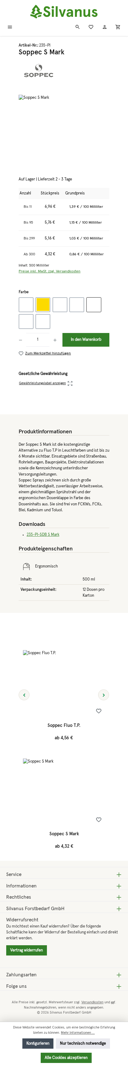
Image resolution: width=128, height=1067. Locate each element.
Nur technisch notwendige (83, 1044)
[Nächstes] (103, 694)
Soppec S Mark (64, 834)
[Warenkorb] (118, 27)
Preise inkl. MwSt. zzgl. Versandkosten (49, 271)
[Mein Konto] (105, 27)
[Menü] (10, 27)
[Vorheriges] (24, 694)
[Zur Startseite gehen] (64, 12)
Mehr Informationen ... (78, 1032)
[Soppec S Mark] (64, 130)
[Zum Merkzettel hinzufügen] (99, 712)
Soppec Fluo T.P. (64, 725)
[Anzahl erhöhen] (55, 340)
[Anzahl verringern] (22, 340)
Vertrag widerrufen (26, 950)
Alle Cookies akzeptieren (66, 1058)
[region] (64, 130)
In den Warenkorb (86, 340)
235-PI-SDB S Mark (43, 535)
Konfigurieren (37, 1044)
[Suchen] (78, 27)
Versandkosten (92, 1002)
